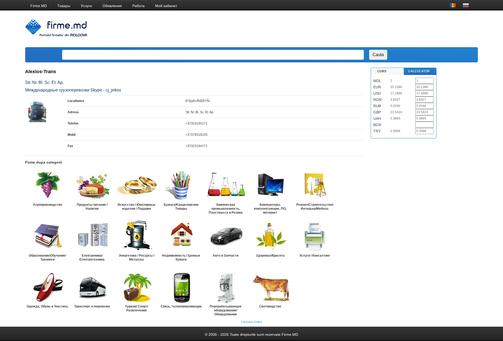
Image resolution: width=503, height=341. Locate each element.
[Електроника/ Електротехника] (92, 236)
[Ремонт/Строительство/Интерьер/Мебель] (315, 185)
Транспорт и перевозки (92, 306)
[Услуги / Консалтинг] (315, 236)
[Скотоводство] (270, 287)
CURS (381, 71)
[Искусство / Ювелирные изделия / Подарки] (136, 185)
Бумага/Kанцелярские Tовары (181, 206)
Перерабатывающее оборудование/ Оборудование (226, 310)
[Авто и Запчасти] (226, 236)
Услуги (86, 6)
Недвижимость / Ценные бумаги (181, 257)
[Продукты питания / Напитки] (92, 185)
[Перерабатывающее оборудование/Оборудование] (226, 287)
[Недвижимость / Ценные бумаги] (181, 236)
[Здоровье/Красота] (270, 236)
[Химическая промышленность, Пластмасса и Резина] (226, 185)
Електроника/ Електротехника (92, 257)
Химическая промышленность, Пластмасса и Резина (226, 208)
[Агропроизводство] (47, 185)
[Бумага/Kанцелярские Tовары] (181, 185)
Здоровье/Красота (270, 255)
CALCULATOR (419, 71)
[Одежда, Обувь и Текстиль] (47, 287)
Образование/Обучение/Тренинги (47, 257)
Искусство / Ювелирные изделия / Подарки (136, 206)
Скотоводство (270, 306)
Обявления (112, 6)
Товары (63, 6)
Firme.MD (38, 6)
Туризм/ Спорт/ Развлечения (136, 308)
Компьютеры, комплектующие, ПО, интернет (270, 208)
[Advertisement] (378, 29)
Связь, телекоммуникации (181, 306)
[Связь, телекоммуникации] (181, 287)
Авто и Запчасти (225, 255)
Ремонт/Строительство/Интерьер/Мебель (314, 206)
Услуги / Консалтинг (314, 255)
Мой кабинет (166, 6)
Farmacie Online (251, 321)
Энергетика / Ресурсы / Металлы (136, 257)
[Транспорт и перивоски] (92, 287)
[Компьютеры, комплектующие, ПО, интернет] (270, 185)
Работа (138, 6)
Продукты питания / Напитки (92, 206)
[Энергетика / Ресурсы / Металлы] (136, 236)
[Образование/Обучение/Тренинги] (47, 236)
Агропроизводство (47, 205)
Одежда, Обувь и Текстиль (47, 306)
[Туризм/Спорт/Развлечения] (136, 287)
